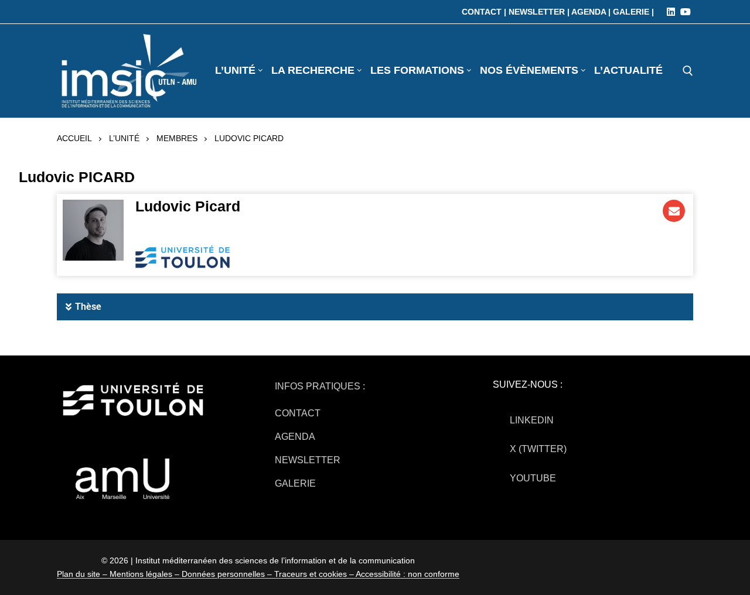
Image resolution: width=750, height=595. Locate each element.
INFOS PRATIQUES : (320, 386)
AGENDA (295, 437)
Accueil (74, 138)
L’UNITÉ (124, 138)
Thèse (88, 306)
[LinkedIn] (671, 11)
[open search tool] (688, 71)
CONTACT (298, 413)
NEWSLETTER (307, 460)
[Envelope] (674, 211)
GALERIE (295, 483)
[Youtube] (685, 11)
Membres (176, 138)
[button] (375, 306)
